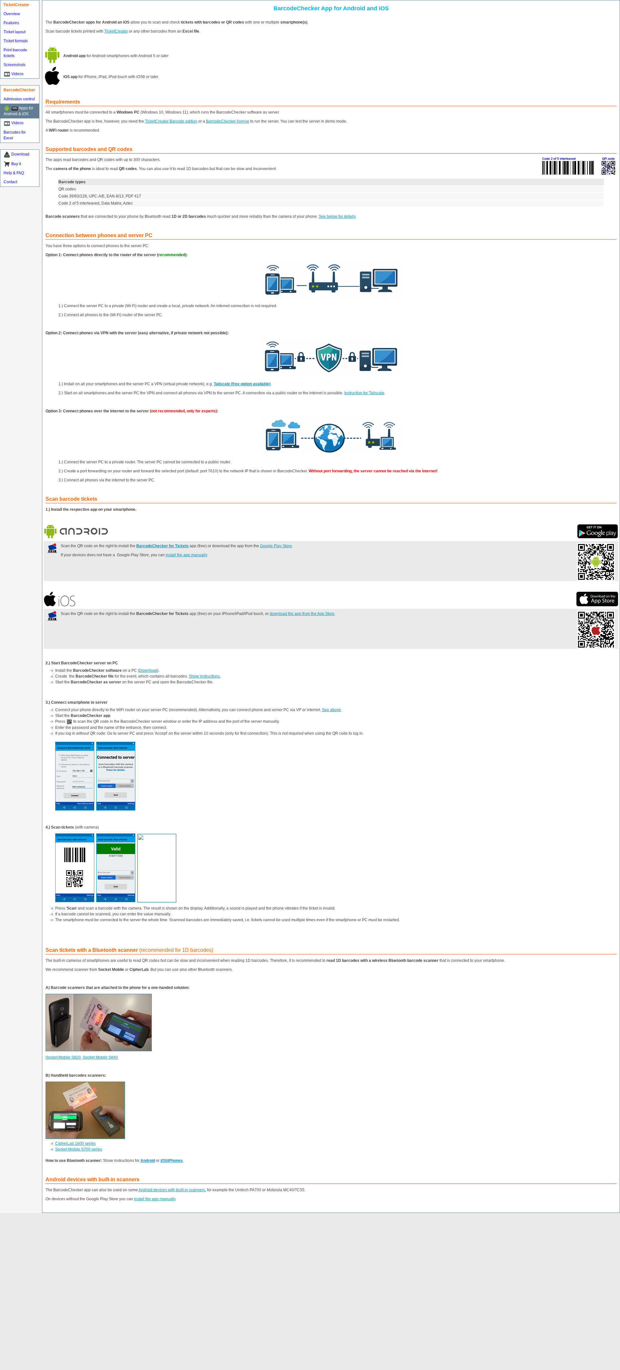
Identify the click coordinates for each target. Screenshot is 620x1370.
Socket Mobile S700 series (78, 1149)
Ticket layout (15, 32)
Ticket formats (16, 41)
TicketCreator (116, 31)
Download (20, 154)
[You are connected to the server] (115, 809)
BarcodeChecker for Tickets (162, 546)
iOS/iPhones (171, 1160)
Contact (10, 182)
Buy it (16, 164)
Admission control (19, 99)
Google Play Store (276, 546)
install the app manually (186, 555)
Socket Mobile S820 (63, 1057)
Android (147, 1160)
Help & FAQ (14, 173)
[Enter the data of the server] (74, 809)
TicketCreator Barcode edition (171, 121)
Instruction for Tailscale (364, 393)
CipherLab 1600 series (75, 1143)
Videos (17, 74)
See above (331, 710)
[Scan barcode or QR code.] (74, 901)
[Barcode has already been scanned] (156, 901)
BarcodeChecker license (227, 121)
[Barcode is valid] (115, 901)
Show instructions (204, 676)
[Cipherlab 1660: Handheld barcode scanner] (85, 1084)
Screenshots (15, 65)
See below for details (337, 216)
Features (11, 23)
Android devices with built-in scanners (172, 1190)
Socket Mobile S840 (100, 1057)
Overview (12, 14)
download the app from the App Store (302, 613)
